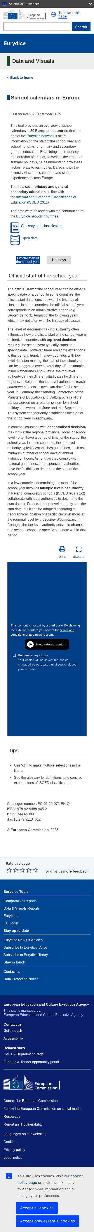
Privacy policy (14, 1150)
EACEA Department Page (23, 1054)
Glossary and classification (42, 226)
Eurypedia (11, 916)
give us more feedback (69, 871)
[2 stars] (12, 870)
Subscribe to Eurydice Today (25, 955)
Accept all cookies (37, 1208)
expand (79, 556)
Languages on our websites (24, 1134)
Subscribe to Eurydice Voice (25, 947)
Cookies (9, 1142)
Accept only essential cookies (47, 1221)
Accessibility (13, 1038)
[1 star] (9, 870)
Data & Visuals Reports (21, 908)
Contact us (11, 972)
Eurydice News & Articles (23, 940)
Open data (29, 238)
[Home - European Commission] (27, 14)
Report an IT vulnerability (22, 1124)
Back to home (21, 77)
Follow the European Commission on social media (42, 1109)
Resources (11, 1116)
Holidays (59, 260)
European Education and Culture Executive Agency (46, 1004)
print (62, 556)
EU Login (10, 923)
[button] (86, 14)
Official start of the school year (28, 260)
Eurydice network (40, 136)
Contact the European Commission (30, 1101)
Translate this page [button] (69, 14)
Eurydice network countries (37, 216)
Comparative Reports (20, 901)
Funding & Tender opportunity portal (31, 1062)
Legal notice (13, 1157)
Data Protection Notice (20, 979)
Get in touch (12, 1030)
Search (81, 27)
